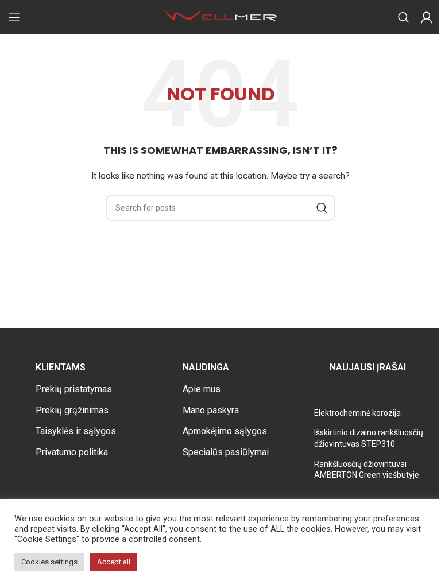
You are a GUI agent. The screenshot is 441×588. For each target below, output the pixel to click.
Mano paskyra (211, 410)
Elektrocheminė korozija (357, 412)
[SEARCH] (322, 208)
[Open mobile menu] (14, 17)
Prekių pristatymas (74, 389)
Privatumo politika (72, 452)
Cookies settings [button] (49, 562)
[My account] (426, 17)
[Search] (403, 17)
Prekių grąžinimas (72, 410)
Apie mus (201, 389)
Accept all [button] (113, 562)
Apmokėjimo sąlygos (225, 430)
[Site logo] (220, 16)
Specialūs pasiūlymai (226, 452)
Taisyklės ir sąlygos (76, 430)
